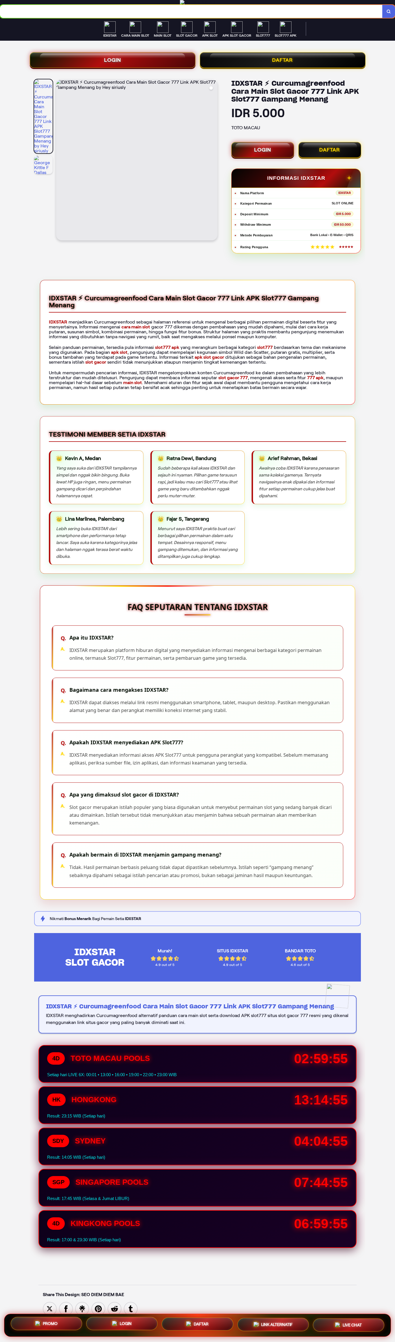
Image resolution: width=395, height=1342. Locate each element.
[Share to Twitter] (50, 1308)
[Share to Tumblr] (131, 1308)
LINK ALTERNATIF (277, 1325)
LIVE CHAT (352, 1325)
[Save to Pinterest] (98, 1308)
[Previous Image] (60, 160)
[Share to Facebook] (66, 1308)
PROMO (50, 1324)
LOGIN (112, 60)
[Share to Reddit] (114, 1308)
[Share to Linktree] (82, 1308)
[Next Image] (212, 160)
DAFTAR (282, 60)
